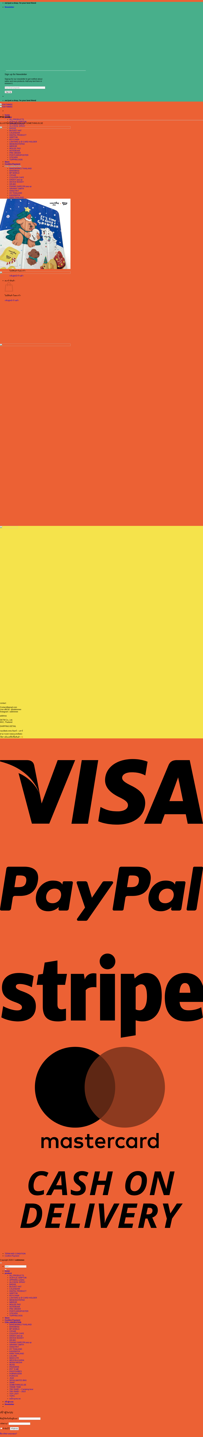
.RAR (11, 1378)
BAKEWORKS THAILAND (20, 1324)
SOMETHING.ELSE (17, 1385)
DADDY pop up (15, 1336)
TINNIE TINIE (15, 1387)
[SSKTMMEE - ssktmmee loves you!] (6, 105)
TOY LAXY (14, 1394)
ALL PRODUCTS (16, 119)
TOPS (12, 1396)
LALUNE (13, 1356)
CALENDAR (14, 1289)
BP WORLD (14, 1329)
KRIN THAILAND (16, 197)
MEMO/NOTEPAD (17, 1300)
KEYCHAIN (14, 1295)
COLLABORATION (13, 1322)
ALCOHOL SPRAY (17, 126)
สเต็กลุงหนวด (15, 1399)
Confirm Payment (12, 1256)
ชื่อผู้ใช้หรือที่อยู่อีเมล (9, 1418)
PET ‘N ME (14, 1369)
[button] (9, 7)
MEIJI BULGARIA (16, 1360)
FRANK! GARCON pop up (20, 1342)
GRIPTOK (13, 1293)
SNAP (12, 1382)
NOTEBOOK (14, 1307)
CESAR (12, 1331)
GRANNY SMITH (16, 1345)
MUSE (12, 1365)
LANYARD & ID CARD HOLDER (23, 1298)
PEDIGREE (14, 1367)
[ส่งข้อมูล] (6, 1269)
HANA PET (14, 1347)
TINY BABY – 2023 (17, 1391)
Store (7, 1318)
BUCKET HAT (15, 1287)
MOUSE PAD (15, 1304)
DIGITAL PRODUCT (17, 1291)
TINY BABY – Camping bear (21, 1389)
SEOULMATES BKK (18, 1380)
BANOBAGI (14, 1327)
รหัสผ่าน (4, 1423)
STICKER (13, 1313)
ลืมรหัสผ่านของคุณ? (8, 1434)
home (7, 115)
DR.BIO (12, 1340)
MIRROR (13, 1302)
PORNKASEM (15, 1374)
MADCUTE (14, 1358)
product (8, 1273)
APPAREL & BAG (16, 1280)
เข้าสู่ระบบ (14, 1428)
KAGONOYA (14, 1351)
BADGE (12, 1284)
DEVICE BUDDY (16, 1338)
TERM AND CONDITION (15, 1254)
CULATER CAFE (16, 1333)
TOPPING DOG (16, 1316)
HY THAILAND (15, 1349)
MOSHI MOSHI (15, 1362)
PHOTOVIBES (15, 1371)
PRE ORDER (15, 1309)
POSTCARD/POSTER (18, 1311)
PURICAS (13, 1376)
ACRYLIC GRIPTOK (18, 122)
